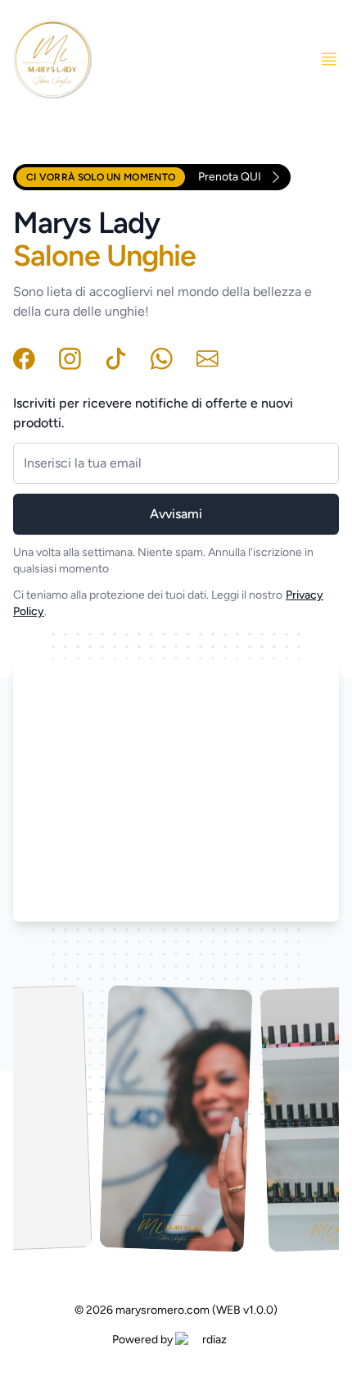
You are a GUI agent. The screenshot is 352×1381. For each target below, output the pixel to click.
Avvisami (176, 514)
